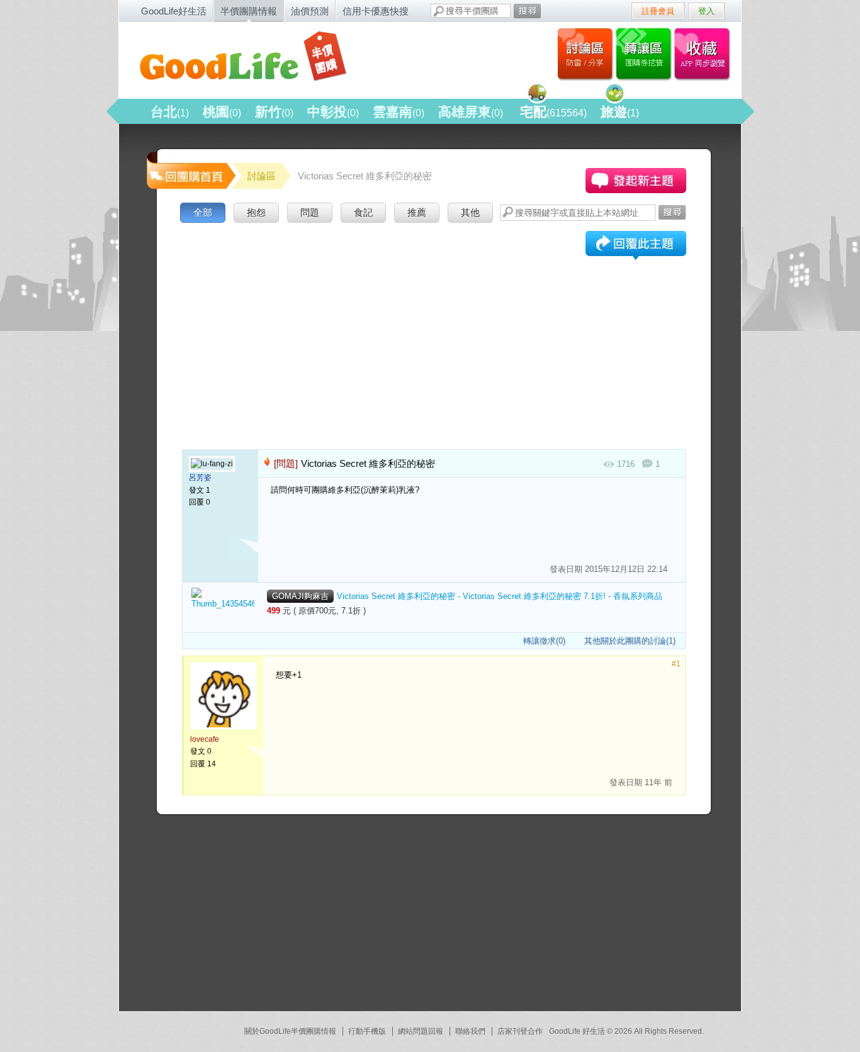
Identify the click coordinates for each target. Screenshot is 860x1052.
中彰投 (333, 111)
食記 (363, 212)
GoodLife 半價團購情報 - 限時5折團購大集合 (254, 57)
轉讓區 (645, 53)
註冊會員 (658, 11)
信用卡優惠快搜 (375, 11)
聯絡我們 (470, 1031)
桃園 (222, 111)
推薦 (416, 212)
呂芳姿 (200, 477)
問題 (309, 212)
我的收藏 (705, 53)
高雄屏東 (470, 111)
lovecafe (204, 739)
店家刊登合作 (520, 1031)
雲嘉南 (398, 111)
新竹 (274, 111)
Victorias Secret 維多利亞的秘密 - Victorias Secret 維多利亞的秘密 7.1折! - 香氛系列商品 (499, 596)
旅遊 (620, 111)
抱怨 (256, 212)
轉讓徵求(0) (544, 641)
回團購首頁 (190, 169)
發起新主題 (636, 180)
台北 (169, 111)
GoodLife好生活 (174, 11)
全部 (202, 212)
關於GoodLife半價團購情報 (290, 1031)
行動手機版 (367, 1031)
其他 (470, 212)
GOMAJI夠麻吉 (300, 596)
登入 (706, 11)
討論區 (585, 53)
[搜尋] (527, 11)
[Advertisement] (434, 320)
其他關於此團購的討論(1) (630, 641)
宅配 (553, 111)
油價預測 (310, 11)
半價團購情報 (248, 11)
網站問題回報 (420, 1031)
